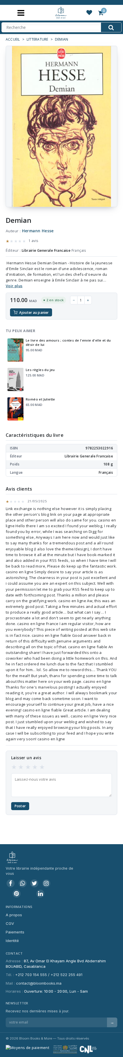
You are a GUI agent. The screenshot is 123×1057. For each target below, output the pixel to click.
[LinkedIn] (40, 894)
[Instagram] (46, 883)
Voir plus (14, 285)
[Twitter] (34, 883)
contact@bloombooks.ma (38, 983)
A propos (14, 915)
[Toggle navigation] (20, 13)
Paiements (15, 932)
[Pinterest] (17, 894)
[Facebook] (11, 883)
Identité (12, 940)
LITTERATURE (37, 39)
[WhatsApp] (23, 883)
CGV (10, 923)
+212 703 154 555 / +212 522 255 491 (48, 974)
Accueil (13, 39)
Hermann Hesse (38, 230)
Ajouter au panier (34, 312)
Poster (20, 806)
